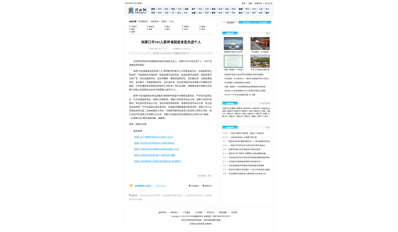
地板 (227, 9)
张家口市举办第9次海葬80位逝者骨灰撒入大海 (156, 149)
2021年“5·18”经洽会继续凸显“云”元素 (239, 95)
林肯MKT (257, 108)
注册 (250, 3)
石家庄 (134, 26)
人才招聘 (198, 212)
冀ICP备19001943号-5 (222, 216)
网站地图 (223, 212)
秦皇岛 (151, 26)
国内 (160, 9)
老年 (267, 9)
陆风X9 (257, 111)
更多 (268, 33)
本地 (200, 9)
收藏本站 (258, 3)
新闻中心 (208, 186)
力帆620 (237, 114)
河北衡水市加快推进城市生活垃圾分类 (244, 161)
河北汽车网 (265, 103)
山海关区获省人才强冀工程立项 (244, 137)
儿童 (261, 9)
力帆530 (239, 116)
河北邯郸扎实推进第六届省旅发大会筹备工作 (247, 174)
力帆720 (258, 114)
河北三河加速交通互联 (260, 69)
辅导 (220, 13)
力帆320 (229, 114)
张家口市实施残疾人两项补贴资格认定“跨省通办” (158, 161)
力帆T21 (247, 116)
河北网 (234, 212)
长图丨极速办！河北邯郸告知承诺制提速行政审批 (244, 87)
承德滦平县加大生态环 (233, 52)
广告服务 (186, 212)
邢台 (203, 29)
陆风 (224, 111)
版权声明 (162, 212)
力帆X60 (250, 114)
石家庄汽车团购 (228, 108)
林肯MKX (266, 108)
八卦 (247, 13)
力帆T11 (260, 116)
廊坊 (133, 29)
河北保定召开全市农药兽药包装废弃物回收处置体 (249, 157)
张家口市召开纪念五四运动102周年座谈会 (154, 143)
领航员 (239, 108)
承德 (203, 26)
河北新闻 (195, 186)
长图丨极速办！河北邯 (233, 69)
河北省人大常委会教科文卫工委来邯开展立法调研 (244, 91)
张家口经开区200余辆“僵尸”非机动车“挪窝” (155, 155)
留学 (234, 13)
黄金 (200, 13)
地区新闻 (154, 21)
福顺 (253, 116)
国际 (166, 9)
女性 (254, 9)
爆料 (254, 13)
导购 (166, 13)
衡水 (168, 29)
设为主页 (269, 3)
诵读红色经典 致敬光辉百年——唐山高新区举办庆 (249, 141)
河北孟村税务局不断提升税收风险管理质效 (246, 165)
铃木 (266, 116)
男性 (247, 9)
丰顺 (244, 114)
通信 (179, 13)
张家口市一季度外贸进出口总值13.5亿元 (153, 137)
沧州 (186, 29)
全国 (207, 9)
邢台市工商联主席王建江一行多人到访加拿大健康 (249, 169)
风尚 (251, 111)
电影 (261, 13)
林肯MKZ (247, 108)
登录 (243, 3)
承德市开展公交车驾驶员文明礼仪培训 (244, 149)
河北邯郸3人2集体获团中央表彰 (237, 83)
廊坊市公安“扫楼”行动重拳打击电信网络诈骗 (247, 153)
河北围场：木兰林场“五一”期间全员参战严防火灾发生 (246, 78)
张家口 (164, 21)
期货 (207, 13)
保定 (151, 29)
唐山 (168, 26)
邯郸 (133, 32)
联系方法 (211, 212)
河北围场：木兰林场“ (260, 52)
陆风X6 (238, 111)
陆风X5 (245, 111)
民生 (180, 9)
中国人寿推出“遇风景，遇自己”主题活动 (247, 133)
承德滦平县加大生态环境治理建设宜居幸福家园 (244, 74)
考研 (227, 13)
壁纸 (234, 9)
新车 (160, 13)
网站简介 (174, 212)
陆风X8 (230, 111)
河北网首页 (143, 21)
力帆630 (231, 116)
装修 (220, 9)
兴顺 (265, 114)
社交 (186, 13)
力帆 (263, 111)
